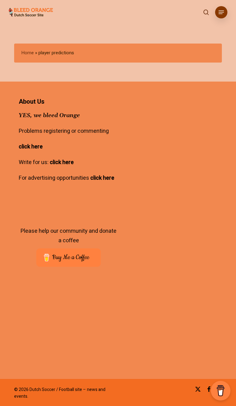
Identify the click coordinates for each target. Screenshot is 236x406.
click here (31, 147)
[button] (221, 12)
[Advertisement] (70, 320)
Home (27, 52)
